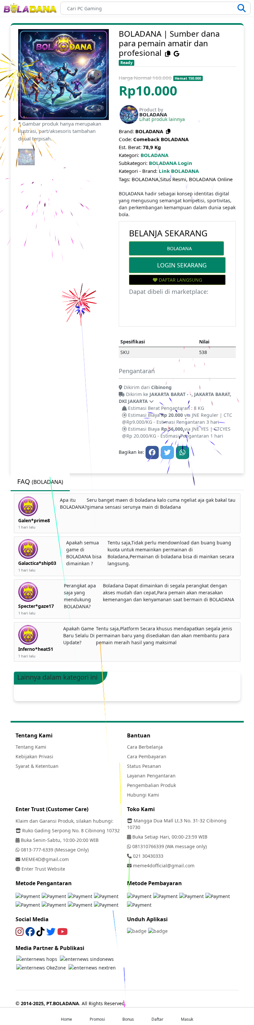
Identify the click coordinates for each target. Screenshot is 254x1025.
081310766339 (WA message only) (169, 846)
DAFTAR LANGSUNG (179, 280)
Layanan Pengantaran (151, 775)
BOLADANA (154, 155)
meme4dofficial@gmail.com (163, 865)
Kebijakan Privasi (34, 756)
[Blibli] (182, 309)
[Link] (30, 8)
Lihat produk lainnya (162, 119)
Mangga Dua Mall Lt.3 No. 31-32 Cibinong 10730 (177, 823)
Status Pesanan (144, 766)
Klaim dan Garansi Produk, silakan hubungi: (64, 821)
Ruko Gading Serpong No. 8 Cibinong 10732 (70, 830)
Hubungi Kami (143, 795)
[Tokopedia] (139, 309)
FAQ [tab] (40, 481)
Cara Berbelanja (145, 747)
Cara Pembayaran (146, 756)
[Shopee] (161, 309)
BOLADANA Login (170, 163)
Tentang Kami (31, 747)
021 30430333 (147, 856)
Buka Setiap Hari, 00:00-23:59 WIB (169, 837)
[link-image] (63, 74)
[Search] (241, 8)
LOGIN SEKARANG (181, 265)
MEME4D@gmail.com (45, 859)
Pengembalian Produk (151, 785)
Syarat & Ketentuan (37, 766)
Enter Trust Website (42, 869)
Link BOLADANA (179, 171)
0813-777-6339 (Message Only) (54, 850)
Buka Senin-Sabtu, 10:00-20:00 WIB (59, 840)
